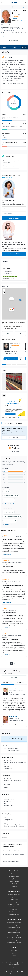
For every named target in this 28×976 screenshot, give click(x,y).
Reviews (14, 47)
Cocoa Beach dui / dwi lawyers (10, 858)
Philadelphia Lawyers (14, 907)
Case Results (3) (8, 512)
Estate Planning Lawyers (14, 932)
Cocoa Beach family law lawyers (11, 861)
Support (14, 955)
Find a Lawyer (14, 873)
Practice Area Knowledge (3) (12, 516)
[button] (20, 300)
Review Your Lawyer (14, 876)
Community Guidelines (13, 964)
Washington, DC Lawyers (14, 904)
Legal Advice (14, 878)
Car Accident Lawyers (14, 935)
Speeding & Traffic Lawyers (14, 942)
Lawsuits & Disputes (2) (11, 495)
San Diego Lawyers (14, 914)
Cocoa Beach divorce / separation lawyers (13, 854)
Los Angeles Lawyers (14, 897)
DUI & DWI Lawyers (14, 930)
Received (7, 682)
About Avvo (14, 950)
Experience (24, 47)
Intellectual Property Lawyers (14, 940)
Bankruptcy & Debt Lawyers (14, 922)
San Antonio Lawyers (14, 911)
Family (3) (6, 491)
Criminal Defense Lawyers (14, 927)
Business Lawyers (14, 925)
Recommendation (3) (10, 521)
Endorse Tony (14, 677)
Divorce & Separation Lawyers (14, 937)
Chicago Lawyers (14, 899)
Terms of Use (5, 962)
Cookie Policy (22, 962)
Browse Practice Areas (14, 881)
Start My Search (14, 218)
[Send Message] (7, 333)
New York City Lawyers (14, 894)
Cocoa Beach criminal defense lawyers (12, 850)
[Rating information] (21, 20)
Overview (3, 47)
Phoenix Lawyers (14, 909)
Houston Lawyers (14, 902)
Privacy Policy (13, 962)
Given (20, 682)
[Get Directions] (20, 333)
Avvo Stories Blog (14, 883)
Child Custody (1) (9, 500)
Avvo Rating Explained (14, 958)
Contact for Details (11, 167)
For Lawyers (14, 886)
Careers (14, 953)
